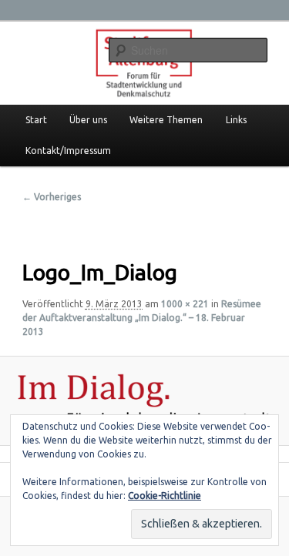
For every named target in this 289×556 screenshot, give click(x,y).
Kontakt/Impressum (68, 151)
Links (236, 120)
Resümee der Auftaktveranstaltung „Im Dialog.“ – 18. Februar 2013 (141, 318)
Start (36, 120)
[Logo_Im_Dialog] (144, 401)
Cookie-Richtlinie (164, 496)
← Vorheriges (51, 197)
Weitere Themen (166, 120)
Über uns (88, 120)
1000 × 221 (185, 304)
